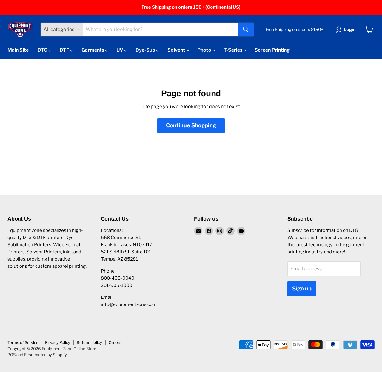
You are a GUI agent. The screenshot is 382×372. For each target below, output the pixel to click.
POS (11, 354)
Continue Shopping (191, 125)
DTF (65, 50)
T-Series (233, 50)
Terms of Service (22, 342)
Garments (93, 50)
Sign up (302, 288)
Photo (204, 50)
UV (120, 50)
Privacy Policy (57, 342)
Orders (115, 342)
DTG (43, 50)
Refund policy (89, 342)
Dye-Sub (145, 50)
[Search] (246, 29)
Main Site (18, 50)
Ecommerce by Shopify (45, 354)
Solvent (176, 50)
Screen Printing (272, 50)
